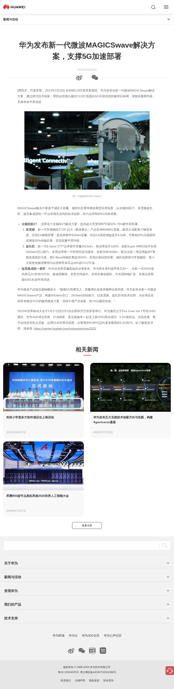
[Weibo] (79, 79)
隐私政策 (94, 680)
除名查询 (108, 680)
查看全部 (87, 525)
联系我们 (66, 680)
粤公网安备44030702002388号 (98, 672)
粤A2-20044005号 (68, 672)
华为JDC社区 (91, 635)
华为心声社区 (113, 635)
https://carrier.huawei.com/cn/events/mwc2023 (65, 328)
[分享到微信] (95, 79)
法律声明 (80, 680)
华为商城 (59, 635)
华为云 (73, 635)
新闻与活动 (10, 19)
